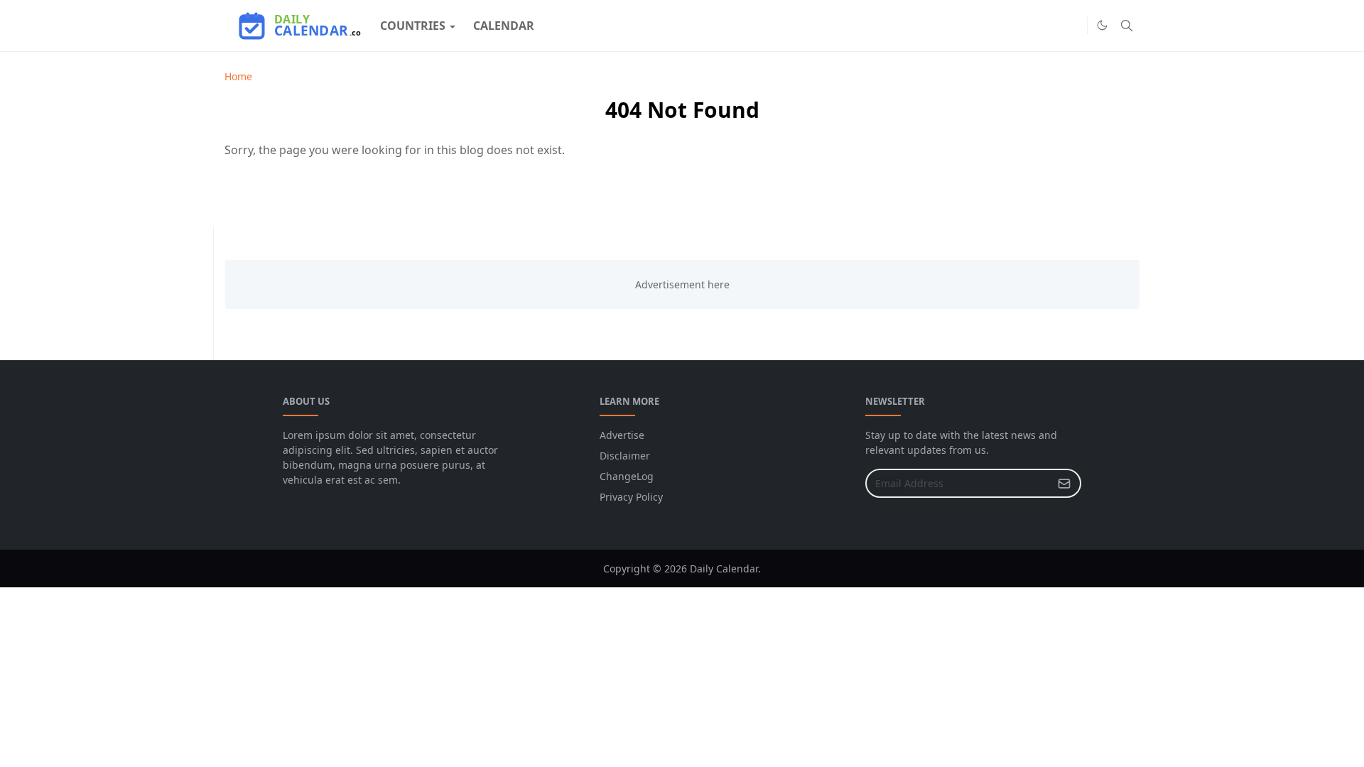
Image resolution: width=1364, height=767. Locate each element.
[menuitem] (413, 25)
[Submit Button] (1064, 483)
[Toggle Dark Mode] (1102, 25)
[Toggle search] (1127, 25)
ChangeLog (627, 476)
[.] (1072, 25)
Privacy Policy (631, 497)
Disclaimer (625, 455)
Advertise (622, 435)
